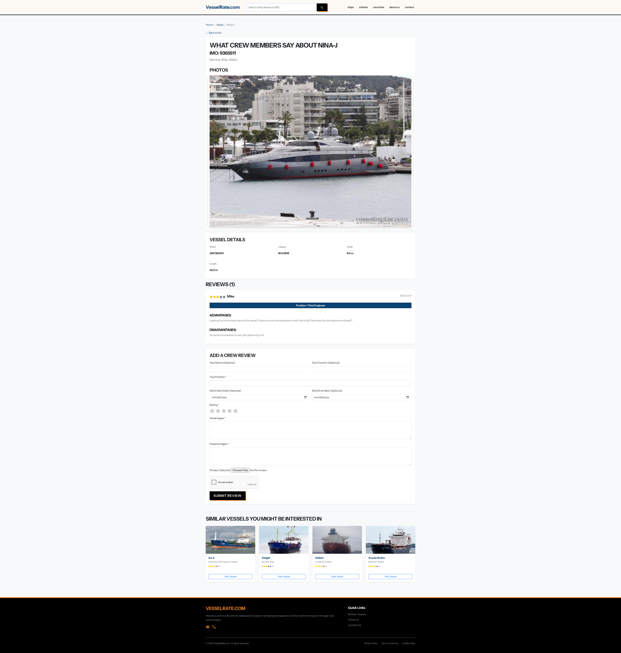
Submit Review (227, 496)
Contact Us (354, 625)
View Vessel (230, 576)
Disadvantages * (219, 443)
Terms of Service (389, 643)
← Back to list (213, 32)
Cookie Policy (408, 643)
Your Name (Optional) (222, 362)
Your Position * (218, 376)
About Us (394, 7)
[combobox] (311, 383)
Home (209, 24)
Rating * (214, 404)
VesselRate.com (223, 7)
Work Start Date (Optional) (225, 390)
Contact (409, 7)
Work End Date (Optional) (327, 390)
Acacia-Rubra (376, 557)
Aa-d (211, 557)
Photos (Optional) (220, 470)
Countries (378, 7)
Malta (220, 24)
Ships (351, 7)
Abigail (266, 557)
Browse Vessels (357, 614)
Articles (363, 7)
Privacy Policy (370, 643)
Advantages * (218, 418)
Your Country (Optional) (326, 362)
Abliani (319, 557)
